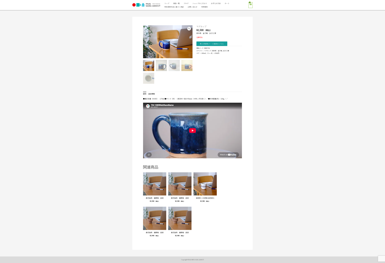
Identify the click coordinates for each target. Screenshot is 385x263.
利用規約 (204, 7)
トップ (166, 3)
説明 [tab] (144, 94)
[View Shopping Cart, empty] (250, 5)
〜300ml (203, 53)
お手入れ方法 (216, 3)
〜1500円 (216, 53)
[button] (189, 28)
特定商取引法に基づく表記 (174, 7)
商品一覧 (176, 3)
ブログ (186, 3)
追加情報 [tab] (151, 94)
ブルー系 (209, 53)
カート (227, 3)
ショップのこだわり (199, 3)
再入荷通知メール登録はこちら (212, 44)
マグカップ (207, 51)
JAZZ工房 (226, 51)
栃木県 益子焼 (217, 51)
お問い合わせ (192, 7)
